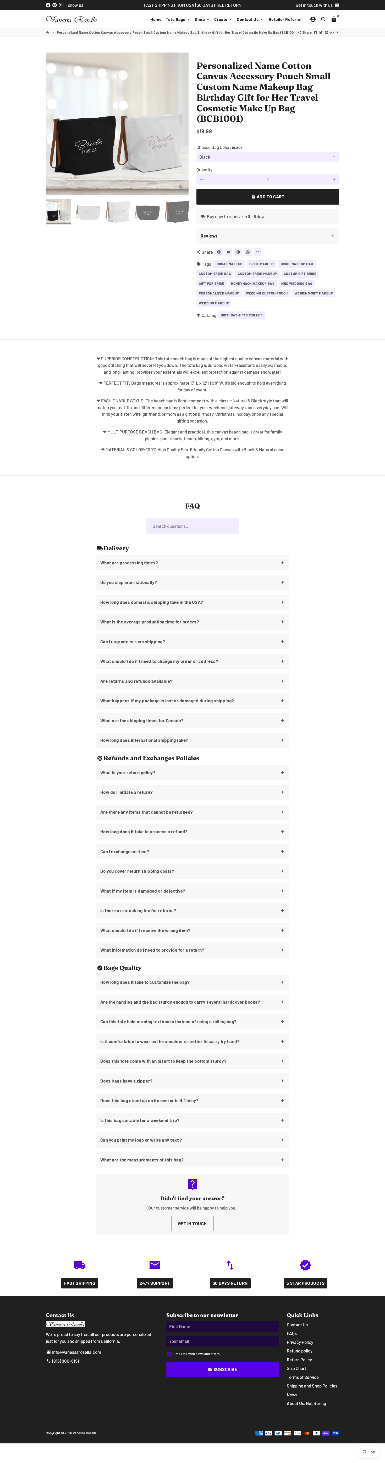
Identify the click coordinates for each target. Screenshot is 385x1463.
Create (223, 19)
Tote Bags (178, 19)
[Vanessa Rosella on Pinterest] (54, 5)
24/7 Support (155, 1283)
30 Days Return (230, 1283)
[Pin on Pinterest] (326, 32)
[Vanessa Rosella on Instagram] (61, 5)
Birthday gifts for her (242, 315)
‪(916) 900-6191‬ (62, 1360)
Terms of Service (303, 1377)
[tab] (267, 236)
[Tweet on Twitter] (321, 32)
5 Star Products (306, 1283)
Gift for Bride (211, 283)
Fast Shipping (79, 1283)
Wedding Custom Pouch (267, 293)
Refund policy (299, 1350)
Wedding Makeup (214, 303)
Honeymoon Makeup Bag (252, 283)
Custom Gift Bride (300, 273)
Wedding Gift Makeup (314, 293)
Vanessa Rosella (85, 1433)
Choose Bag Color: (219, 147)
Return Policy (299, 1359)
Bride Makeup (261, 264)
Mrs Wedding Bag (296, 283)
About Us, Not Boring (306, 1403)
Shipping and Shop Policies (312, 1385)
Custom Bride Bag (215, 273)
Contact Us (250, 19)
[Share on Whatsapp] (332, 32)
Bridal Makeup (229, 264)
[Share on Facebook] (315, 32)
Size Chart (296, 1368)
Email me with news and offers (196, 1354)
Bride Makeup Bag (297, 264)
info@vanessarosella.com (73, 1352)
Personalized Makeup (219, 293)
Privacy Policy (300, 1342)
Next (181, 124)
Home (156, 19)
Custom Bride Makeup (257, 273)
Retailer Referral (285, 19)
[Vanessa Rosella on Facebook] (48, 5)
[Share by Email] (337, 32)
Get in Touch (192, 1223)
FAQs (292, 1333)
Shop (202, 19)
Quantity (204, 169)
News (292, 1394)
